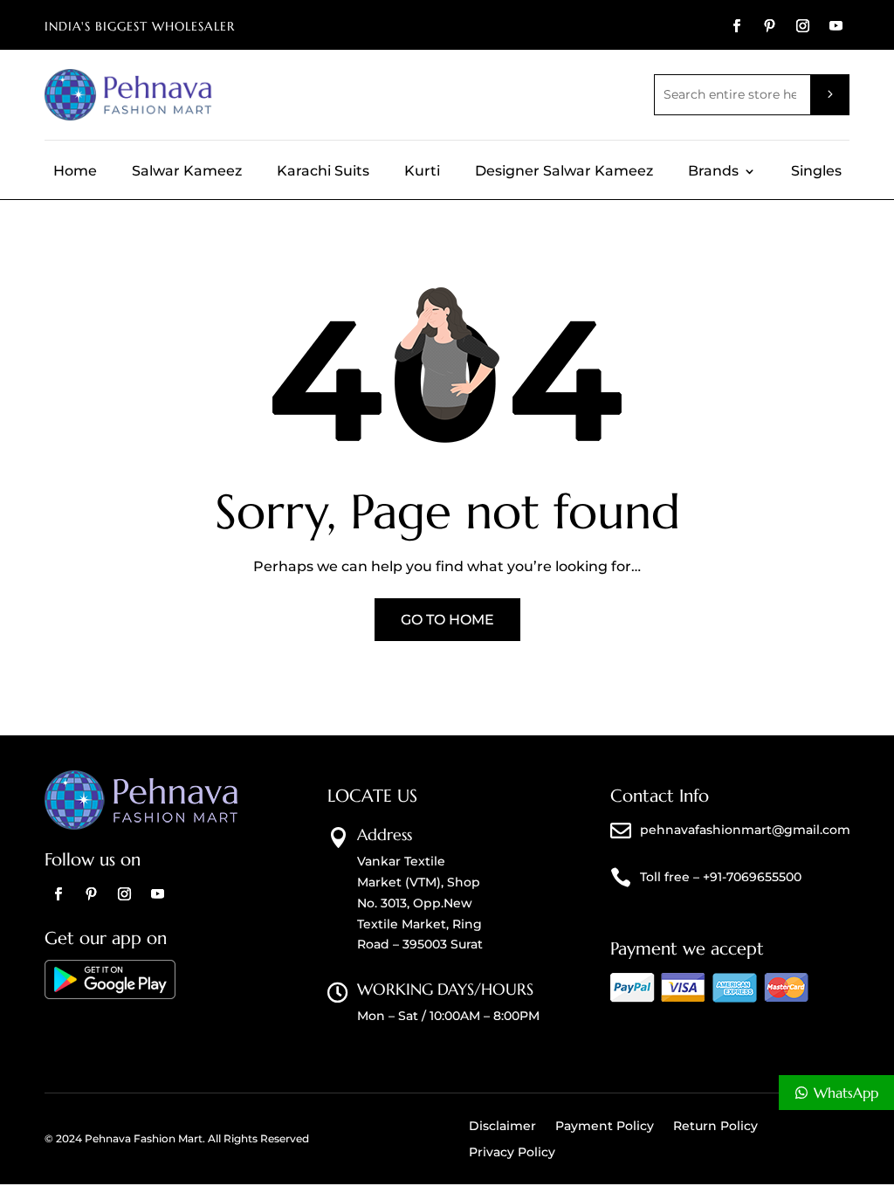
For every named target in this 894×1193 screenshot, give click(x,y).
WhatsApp (846, 1092)
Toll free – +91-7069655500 (720, 877)
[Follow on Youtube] (836, 26)
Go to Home (447, 619)
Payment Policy (604, 1127)
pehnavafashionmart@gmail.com (745, 830)
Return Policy (715, 1127)
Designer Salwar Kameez (564, 172)
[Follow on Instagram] (803, 26)
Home (75, 172)
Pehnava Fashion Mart (144, 1138)
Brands (713, 172)
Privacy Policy (512, 1153)
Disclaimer (502, 1127)
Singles (816, 172)
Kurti (422, 172)
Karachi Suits (323, 172)
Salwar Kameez (187, 172)
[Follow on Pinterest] (770, 26)
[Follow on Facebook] (737, 26)
